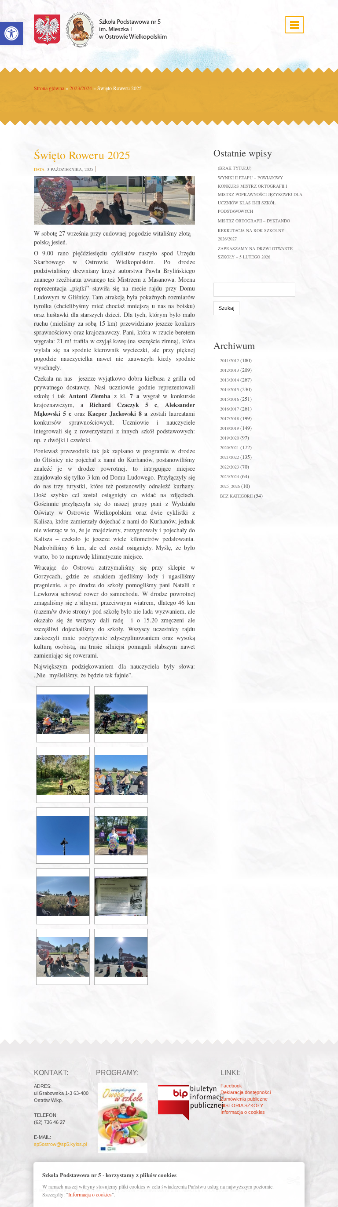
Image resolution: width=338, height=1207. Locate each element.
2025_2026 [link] (230, 486)
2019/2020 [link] (229, 438)
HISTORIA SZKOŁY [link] (241, 1105)
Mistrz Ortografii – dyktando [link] (254, 221)
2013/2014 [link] (229, 380)
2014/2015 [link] (229, 389)
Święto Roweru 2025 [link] (82, 154)
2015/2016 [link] (229, 399)
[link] (11, 33)
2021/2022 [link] (229, 457)
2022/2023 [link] (229, 467)
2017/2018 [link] (229, 418)
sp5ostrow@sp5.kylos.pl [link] (60, 1144)
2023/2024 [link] (81, 87)
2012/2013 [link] (229, 370)
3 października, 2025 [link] (70, 169)
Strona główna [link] (49, 87)
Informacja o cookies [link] (242, 1112)
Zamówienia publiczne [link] (244, 1099)
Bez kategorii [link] (236, 496)
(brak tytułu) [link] (234, 168)
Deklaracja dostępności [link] (245, 1092)
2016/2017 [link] (229, 409)
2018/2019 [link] (229, 428)
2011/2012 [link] (229, 360)
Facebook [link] (231, 1085)
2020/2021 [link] (229, 447)
